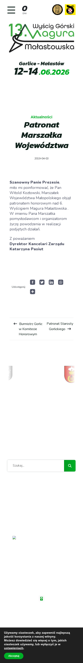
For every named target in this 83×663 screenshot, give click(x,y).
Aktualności (41, 117)
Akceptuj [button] (13, 655)
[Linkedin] (51, 282)
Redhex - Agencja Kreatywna (52, 621)
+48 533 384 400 (41, 568)
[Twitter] (41, 282)
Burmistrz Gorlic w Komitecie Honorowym (30, 329)
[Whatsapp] (60, 282)
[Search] (70, 466)
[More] (32, 291)
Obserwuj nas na (44, 581)
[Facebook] (32, 282)
